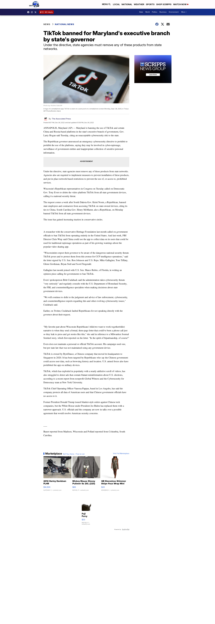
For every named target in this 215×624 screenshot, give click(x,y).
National (127, 4)
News (46, 24)
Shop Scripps (163, 4)
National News (64, 24)
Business (163, 12)
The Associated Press (61, 119)
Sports (150, 4)
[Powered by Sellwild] (125, 529)
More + (184, 12)
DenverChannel (36, 12)
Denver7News (28, 12)
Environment (174, 12)
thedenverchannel (32, 12)
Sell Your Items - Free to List (73, 454)
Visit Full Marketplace (121, 453)
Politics (154, 12)
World (147, 12)
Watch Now (180, 4)
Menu (105, 4)
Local (116, 4)
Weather (139, 4)
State (141, 12)
